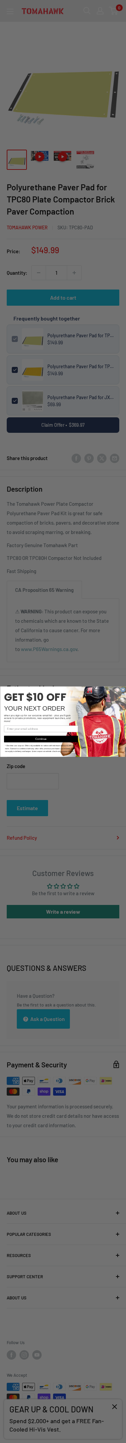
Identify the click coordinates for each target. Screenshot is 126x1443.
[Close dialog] (122, 689)
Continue (41, 738)
